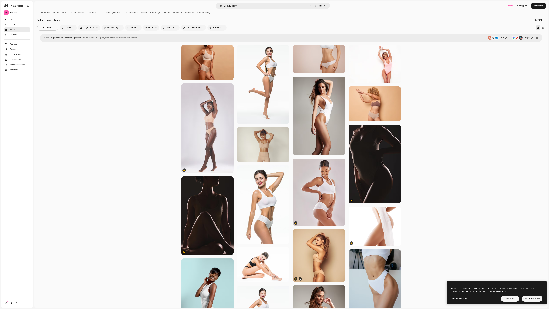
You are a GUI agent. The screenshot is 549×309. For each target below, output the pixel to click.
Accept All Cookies (532, 298)
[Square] (543, 27)
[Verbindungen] (6, 303)
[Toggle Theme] (16, 303)
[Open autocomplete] (220, 6)
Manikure (177, 12)
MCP (502, 38)
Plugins (527, 38)
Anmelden (538, 5)
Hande (167, 12)
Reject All (510, 298)
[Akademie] (11, 303)
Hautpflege (155, 12)
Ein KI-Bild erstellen (50, 12)
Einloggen (522, 5)
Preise (510, 5)
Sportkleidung (203, 12)
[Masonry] (538, 27)
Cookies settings (459, 298)
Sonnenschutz (131, 12)
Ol (101, 12)
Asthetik (92, 12)
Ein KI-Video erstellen (75, 12)
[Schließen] (537, 38)
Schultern (189, 12)
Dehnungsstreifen (113, 12)
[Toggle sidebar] (28, 5)
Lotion (144, 12)
